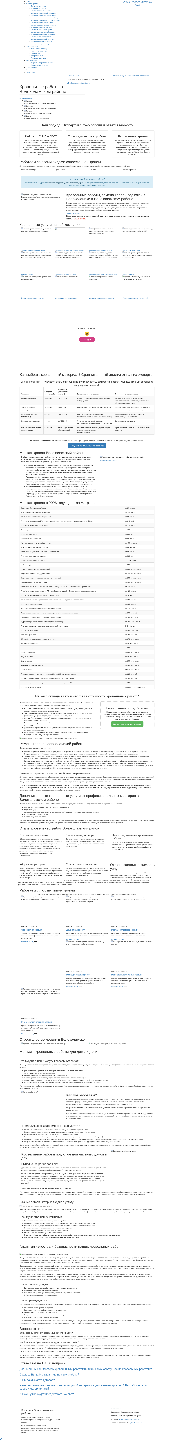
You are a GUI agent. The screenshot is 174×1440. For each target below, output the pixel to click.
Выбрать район (73, 75)
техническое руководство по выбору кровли (66, 182)
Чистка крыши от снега (39, 65)
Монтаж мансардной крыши (41, 27)
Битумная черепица (38, 6)
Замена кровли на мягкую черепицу (103, 274)
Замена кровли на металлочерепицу (69, 250)
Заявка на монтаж (73, 213)
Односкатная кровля (31, 929)
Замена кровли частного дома (33, 250)
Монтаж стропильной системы (42, 39)
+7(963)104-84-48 (143, 3)
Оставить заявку (26, 98)
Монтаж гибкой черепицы (41, 10)
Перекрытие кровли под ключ (42, 44)
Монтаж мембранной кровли (42, 29)
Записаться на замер (108, 460)
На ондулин (35, 53)
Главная (29, 1)
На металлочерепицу (39, 48)
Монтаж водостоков (38, 8)
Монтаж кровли (32, 3)
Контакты (29, 70)
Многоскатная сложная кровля (36, 1021)
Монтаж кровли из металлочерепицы (45, 20)
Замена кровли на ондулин (65, 274)
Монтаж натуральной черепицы (43, 34)
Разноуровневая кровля (78, 974)
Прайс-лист (30, 72)
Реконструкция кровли (39, 58)
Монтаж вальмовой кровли (124, 929)
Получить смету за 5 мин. (122, 75)
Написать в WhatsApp (140, 75)
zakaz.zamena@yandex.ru (79, 83)
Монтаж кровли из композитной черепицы (47, 18)
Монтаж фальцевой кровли (41, 41)
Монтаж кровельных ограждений (43, 15)
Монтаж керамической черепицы (43, 13)
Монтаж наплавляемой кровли (43, 32)
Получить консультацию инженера (87, 445)
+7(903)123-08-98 (131, 2)
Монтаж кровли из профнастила (43, 25)
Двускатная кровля (75, 929)
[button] (87, 1368)
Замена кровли (32, 46)
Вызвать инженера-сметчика (127, 724)
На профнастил (37, 55)
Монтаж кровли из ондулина (42, 22)
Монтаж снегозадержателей (42, 36)
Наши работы (31, 67)
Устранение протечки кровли (42, 62)
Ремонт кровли (32, 60)
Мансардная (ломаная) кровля (126, 974)
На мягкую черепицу (39, 51)
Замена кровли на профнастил (101, 250)
